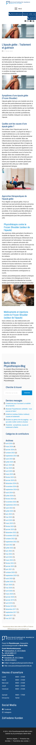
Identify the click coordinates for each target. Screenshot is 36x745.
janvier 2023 (10, 529)
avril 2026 (9, 443)
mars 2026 (9, 446)
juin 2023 (9, 514)
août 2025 (9, 459)
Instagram (7, 712)
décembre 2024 (11, 483)
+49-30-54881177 (10, 653)
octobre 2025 (10, 453)
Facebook (7, 709)
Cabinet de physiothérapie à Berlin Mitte (18, 733)
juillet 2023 (9, 511)
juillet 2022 (9, 548)
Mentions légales (12, 738)
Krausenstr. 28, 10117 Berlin (13, 658)
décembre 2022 (11, 532)
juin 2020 (9, 585)
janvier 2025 (10, 480)
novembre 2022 (11, 535)
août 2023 (9, 508)
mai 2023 (9, 517)
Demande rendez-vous (29, 14)
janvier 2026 (10, 450)
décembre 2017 (11, 609)
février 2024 (10, 499)
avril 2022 (9, 557)
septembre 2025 (11, 456)
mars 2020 (9, 594)
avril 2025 (9, 471)
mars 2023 (9, 523)
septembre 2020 (11, 575)
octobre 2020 (10, 572)
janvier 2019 (10, 600)
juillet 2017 (9, 615)
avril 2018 (9, 603)
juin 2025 (9, 465)
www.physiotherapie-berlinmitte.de (19, 666)
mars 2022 (9, 560)
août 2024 (9, 493)
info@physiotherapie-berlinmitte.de (21, 663)
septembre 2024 (11, 489)
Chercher (27, 393)
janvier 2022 (10, 566)
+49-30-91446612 (10, 660)
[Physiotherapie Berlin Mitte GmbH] (18, 3)
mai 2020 (9, 588)
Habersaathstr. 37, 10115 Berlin (15, 651)
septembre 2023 (11, 505)
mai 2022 (9, 554)
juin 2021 (9, 569)
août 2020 (9, 578)
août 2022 (9, 545)
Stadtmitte (32, 18)
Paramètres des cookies (21, 741)
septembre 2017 (11, 612)
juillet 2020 (9, 582)
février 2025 (10, 477)
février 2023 (10, 526)
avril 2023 (9, 520)
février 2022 (10, 563)
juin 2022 (9, 551)
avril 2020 (9, 591)
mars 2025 (9, 474)
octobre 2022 (10, 539)
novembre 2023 (11, 502)
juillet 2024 (9, 496)
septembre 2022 (11, 542)
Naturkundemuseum (16, 14)
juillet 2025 (9, 462)
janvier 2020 (10, 597)
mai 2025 (9, 468)
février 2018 (10, 606)
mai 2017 (9, 618)
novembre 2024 (11, 486)
